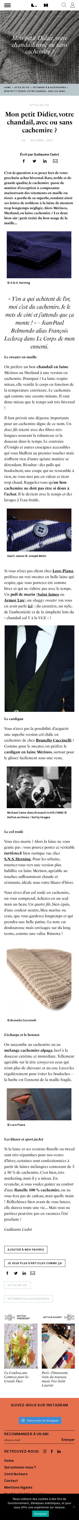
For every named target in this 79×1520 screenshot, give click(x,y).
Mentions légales (18, 1487)
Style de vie (17, 1285)
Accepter (40, 1513)
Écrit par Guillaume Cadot (39, 154)
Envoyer (68, 1440)
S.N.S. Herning (17, 859)
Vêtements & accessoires (28, 1299)
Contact (11, 1481)
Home (9, 1461)
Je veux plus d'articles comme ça (35, 1263)
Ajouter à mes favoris (26, 1250)
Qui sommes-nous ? (20, 1467)
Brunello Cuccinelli (53, 740)
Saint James (48, 594)
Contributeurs (16, 1474)
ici (30, 606)
